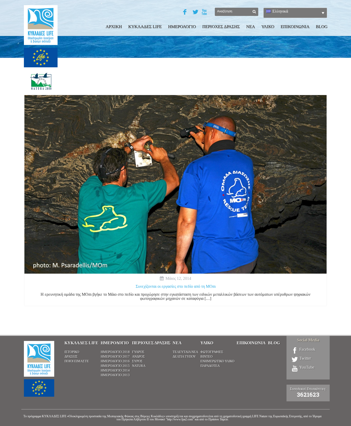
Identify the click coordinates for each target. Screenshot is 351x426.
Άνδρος (138, 356)
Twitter (305, 358)
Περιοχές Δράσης (151, 343)
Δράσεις (71, 356)
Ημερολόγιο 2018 (115, 352)
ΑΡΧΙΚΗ (114, 26)
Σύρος (137, 361)
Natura (138, 366)
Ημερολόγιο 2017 (115, 356)
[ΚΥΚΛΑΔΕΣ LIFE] (41, 52)
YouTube (306, 367)
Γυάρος (138, 352)
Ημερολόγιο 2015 (115, 366)
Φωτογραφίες (211, 352)
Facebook (307, 349)
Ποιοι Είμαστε (76, 361)
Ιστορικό (71, 352)
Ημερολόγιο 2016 (115, 361)
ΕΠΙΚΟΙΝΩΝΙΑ (295, 26)
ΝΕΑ (250, 26)
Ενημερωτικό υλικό (217, 361)
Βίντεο (206, 356)
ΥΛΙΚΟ (267, 26)
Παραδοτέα (210, 366)
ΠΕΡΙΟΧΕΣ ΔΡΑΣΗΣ (221, 26)
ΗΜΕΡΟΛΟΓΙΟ (182, 26)
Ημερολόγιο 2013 (115, 375)
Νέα (177, 343)
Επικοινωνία (251, 343)
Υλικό (206, 343)
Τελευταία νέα (185, 352)
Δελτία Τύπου (184, 356)
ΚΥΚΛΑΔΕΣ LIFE (145, 26)
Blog (321, 26)
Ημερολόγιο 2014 (115, 370)
